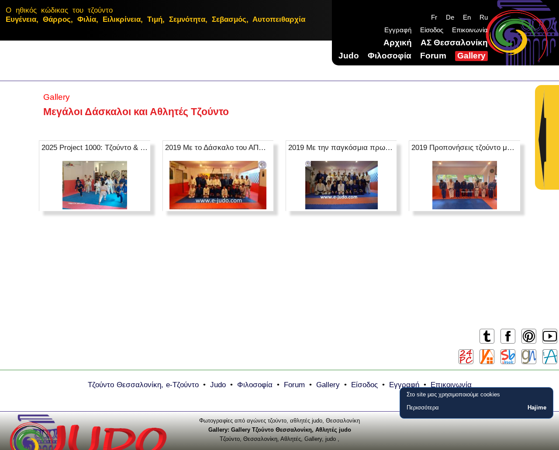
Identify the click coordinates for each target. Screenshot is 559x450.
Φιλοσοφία (389, 55)
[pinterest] (528, 343)
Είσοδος (431, 30)
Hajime (537, 407)
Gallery (471, 55)
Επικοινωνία (470, 30)
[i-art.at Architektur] (549, 356)
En (467, 17)
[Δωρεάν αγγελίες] (487, 356)
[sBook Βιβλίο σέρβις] (507, 356)
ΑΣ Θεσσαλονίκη (454, 42)
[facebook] (507, 343)
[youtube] (549, 343)
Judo (348, 55)
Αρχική (397, 42)
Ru (484, 17)
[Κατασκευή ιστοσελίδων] (528, 356)
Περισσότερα (423, 407)
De (450, 17)
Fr (434, 17)
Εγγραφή (397, 30)
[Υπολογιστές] (466, 356)
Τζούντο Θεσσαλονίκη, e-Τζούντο (143, 385)
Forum (433, 55)
